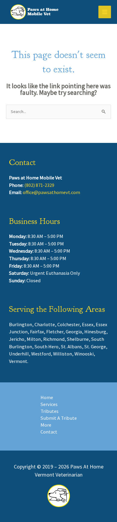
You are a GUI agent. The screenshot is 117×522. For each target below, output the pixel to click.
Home (46, 397)
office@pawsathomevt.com (51, 192)
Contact (48, 432)
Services (49, 404)
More (45, 425)
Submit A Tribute (58, 418)
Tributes (49, 411)
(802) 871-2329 (39, 185)
